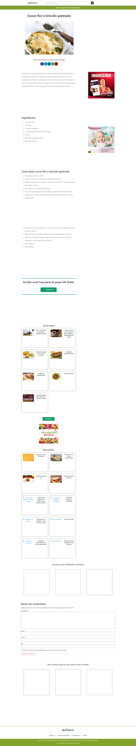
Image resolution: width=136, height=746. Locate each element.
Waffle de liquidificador (41, 374)
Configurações (82, 743)
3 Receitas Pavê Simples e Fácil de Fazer (69, 542)
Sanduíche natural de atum (69, 353)
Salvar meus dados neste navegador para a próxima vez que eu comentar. (44, 710)
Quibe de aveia (69, 373)
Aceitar (95, 743)
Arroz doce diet (69, 519)
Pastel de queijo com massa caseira (41, 353)
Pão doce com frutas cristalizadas (68, 456)
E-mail (23, 697)
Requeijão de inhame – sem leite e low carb (41, 521)
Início (57, 8)
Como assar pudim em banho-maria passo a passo (41, 500)
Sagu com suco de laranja (41, 455)
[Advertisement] (101, 28)
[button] (97, 2)
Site (22, 703)
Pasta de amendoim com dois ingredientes (41, 542)
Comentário (25, 671)
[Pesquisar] (92, 3)
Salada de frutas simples (69, 477)
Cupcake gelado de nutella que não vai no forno (41, 396)
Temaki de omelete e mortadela (69, 499)
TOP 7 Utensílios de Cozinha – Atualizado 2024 (41, 332)
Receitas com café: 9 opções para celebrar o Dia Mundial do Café (69, 333)
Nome (23, 691)
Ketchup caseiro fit (41, 477)
